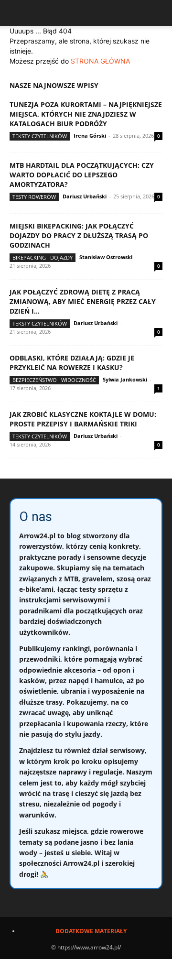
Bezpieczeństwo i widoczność (54, 379)
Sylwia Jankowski (125, 379)
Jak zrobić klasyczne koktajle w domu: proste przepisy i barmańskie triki (83, 419)
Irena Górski (90, 135)
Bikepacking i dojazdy (42, 257)
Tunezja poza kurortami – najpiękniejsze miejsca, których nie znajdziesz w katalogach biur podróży (86, 114)
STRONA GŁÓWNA (100, 61)
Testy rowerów (34, 196)
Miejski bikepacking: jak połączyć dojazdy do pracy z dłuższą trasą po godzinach (79, 235)
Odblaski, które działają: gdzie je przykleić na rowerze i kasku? (72, 362)
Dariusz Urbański (85, 196)
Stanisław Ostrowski (105, 257)
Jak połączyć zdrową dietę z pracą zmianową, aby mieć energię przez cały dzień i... (83, 301)
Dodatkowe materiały (91, 931)
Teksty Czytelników (39, 136)
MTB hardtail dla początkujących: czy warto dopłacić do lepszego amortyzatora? (82, 175)
